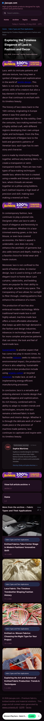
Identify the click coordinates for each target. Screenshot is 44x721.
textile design (24, 82)
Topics (24, 20)
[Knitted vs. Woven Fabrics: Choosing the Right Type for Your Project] (22, 625)
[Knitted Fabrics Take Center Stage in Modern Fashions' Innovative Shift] (22, 535)
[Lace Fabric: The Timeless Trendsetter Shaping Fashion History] (22, 580)
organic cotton (15, 373)
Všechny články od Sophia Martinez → (25, 465)
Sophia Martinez (20, 448)
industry (17, 357)
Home (6, 20)
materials (7, 376)
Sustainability (9, 349)
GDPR (21, 707)
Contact (34, 20)
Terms (28, 707)
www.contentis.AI (10, 707)
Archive (16, 20)
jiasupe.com (11, 2)
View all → (39, 508)
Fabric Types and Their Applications (21, 29)
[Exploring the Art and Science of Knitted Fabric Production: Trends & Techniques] (22, 669)
